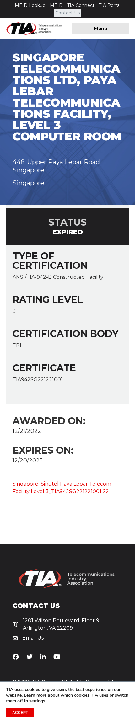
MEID (56, 5)
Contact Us (67, 13)
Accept (20, 712)
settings (37, 701)
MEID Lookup (30, 5)
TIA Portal (110, 5)
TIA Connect (80, 5)
